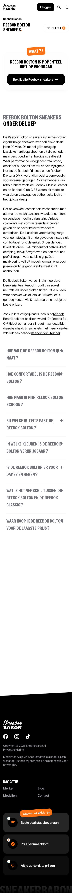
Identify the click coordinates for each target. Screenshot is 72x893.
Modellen (10, 795)
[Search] (59, 7)
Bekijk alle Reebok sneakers (33, 79)
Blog (41, 788)
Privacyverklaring (13, 749)
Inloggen (45, 7)
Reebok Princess (29, 171)
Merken (8, 788)
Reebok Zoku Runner (45, 333)
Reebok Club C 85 (24, 190)
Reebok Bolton (12, 19)
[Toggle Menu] (66, 7)
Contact (43, 795)
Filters (57, 28)
